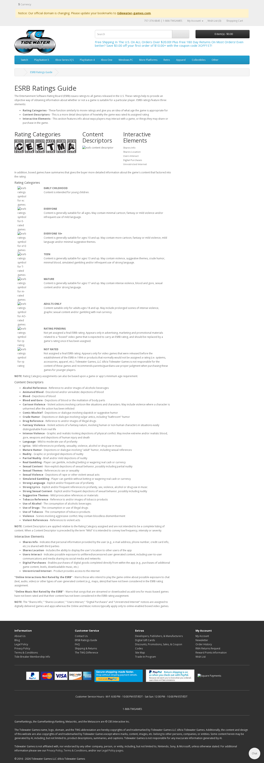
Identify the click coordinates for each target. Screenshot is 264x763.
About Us (19, 636)
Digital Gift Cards (145, 640)
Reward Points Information (211, 652)
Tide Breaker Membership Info (32, 656)
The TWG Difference (86, 652)
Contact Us (81, 636)
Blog (17, 640)
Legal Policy (21, 644)
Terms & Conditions (26, 652)
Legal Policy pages (112, 750)
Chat (254, 753)
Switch (24, 60)
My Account (202, 636)
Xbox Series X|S (64, 60)
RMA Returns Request (208, 648)
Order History (204, 644)
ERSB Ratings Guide (86, 640)
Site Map (140, 652)
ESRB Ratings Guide (41, 72)
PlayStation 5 (41, 60)
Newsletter (202, 640)
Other (215, 60)
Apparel (181, 60)
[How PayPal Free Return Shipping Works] (170, 675)
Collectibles (198, 60)
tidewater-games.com (134, 13)
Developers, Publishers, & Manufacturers (159, 636)
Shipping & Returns (86, 648)
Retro (167, 60)
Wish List (201, 656)
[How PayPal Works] (58, 676)
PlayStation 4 (87, 60)
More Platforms (148, 60)
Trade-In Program (145, 656)
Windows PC (126, 60)
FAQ (77, 644)
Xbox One (106, 60)
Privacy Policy (22, 648)
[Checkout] (247, 21)
